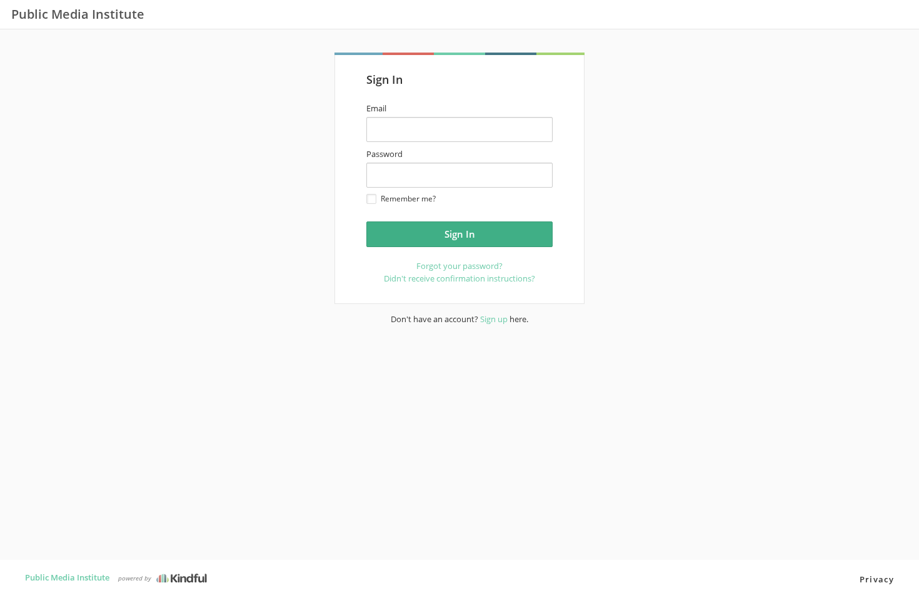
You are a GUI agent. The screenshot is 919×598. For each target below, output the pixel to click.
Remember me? (408, 198)
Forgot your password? (459, 265)
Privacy (877, 579)
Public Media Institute (67, 577)
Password (384, 154)
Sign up (494, 319)
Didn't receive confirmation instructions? (459, 278)
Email (376, 108)
